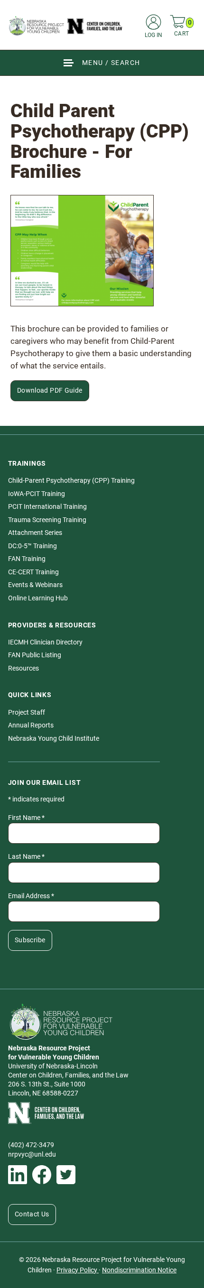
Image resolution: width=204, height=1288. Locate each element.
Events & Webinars (35, 585)
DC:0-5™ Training (32, 546)
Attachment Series (35, 533)
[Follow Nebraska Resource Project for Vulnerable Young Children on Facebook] (41, 1174)
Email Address (31, 896)
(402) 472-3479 (31, 1145)
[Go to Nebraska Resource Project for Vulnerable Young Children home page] (65, 25)
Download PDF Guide (49, 390)
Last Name (26, 857)
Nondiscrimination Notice (139, 1270)
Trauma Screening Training (47, 520)
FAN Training (27, 559)
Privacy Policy (77, 1270)
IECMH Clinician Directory (45, 642)
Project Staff (26, 712)
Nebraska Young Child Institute (53, 739)
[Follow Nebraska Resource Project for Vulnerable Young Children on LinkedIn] (17, 1174)
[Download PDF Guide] (82, 250)
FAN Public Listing (34, 655)
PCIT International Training (47, 507)
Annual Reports (31, 725)
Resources (23, 668)
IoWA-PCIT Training (36, 494)
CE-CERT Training (33, 572)
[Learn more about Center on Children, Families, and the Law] (102, 1113)
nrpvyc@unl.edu (32, 1154)
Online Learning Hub (38, 598)
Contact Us (32, 1214)
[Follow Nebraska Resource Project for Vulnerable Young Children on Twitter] (65, 1174)
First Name (26, 818)
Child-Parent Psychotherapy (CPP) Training (71, 481)
